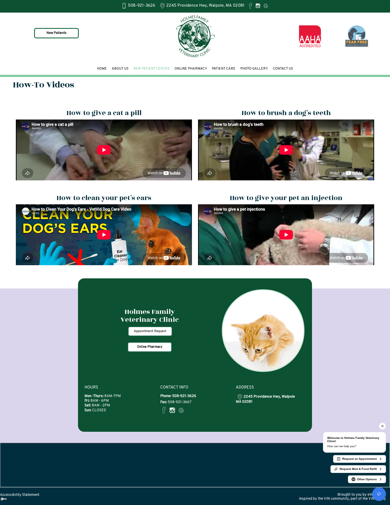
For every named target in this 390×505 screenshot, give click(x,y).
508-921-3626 (141, 5)
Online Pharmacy (190, 69)
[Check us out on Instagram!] (258, 5)
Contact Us (283, 69)
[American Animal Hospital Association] (310, 36)
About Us (120, 69)
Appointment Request (150, 331)
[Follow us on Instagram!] (172, 410)
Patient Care (223, 69)
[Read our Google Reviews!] (265, 5)
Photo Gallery (254, 69)
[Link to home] (195, 36)
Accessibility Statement (19, 495)
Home (102, 69)
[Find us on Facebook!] (250, 5)
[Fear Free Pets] (356, 36)
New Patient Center (151, 69)
